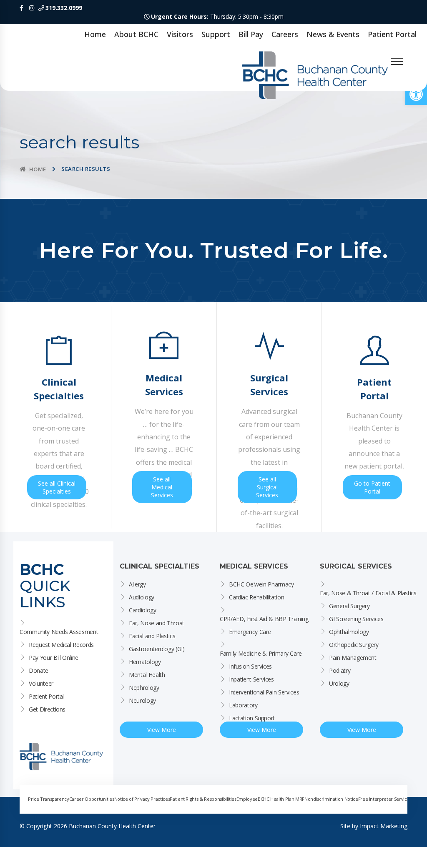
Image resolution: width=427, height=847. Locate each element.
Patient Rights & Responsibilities (203, 799)
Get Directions (47, 709)
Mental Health (147, 675)
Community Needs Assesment (59, 632)
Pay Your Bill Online (53, 658)
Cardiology (142, 610)
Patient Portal (392, 34)
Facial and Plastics (152, 636)
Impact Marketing (383, 826)
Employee (247, 799)
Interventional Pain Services (264, 692)
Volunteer (41, 683)
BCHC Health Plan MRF (281, 799)
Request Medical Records (61, 645)
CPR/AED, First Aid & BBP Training (264, 619)
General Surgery (349, 606)
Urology (339, 683)
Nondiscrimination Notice (331, 799)
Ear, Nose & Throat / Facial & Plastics (368, 593)
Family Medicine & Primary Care (261, 653)
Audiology (141, 597)
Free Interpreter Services (385, 799)
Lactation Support (252, 718)
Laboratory (243, 705)
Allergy (137, 584)
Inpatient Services (251, 679)
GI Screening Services (356, 619)
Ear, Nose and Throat (156, 623)
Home (95, 34)
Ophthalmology (349, 632)
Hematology (145, 662)
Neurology (142, 700)
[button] (416, 94)
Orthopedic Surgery (354, 645)
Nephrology (144, 688)
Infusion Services (250, 666)
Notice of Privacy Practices (142, 799)
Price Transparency (48, 799)
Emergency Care (250, 632)
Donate (38, 670)
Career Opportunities (91, 799)
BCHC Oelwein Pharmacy (261, 584)
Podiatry (339, 670)
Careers (284, 34)
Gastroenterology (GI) (157, 649)
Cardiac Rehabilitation (256, 597)
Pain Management (353, 658)
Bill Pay (251, 34)
